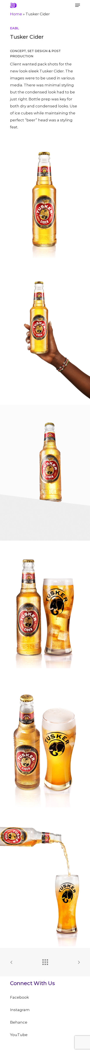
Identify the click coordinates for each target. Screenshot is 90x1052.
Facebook (19, 997)
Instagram (20, 1010)
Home (16, 14)
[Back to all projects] (45, 961)
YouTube (19, 1035)
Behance (18, 1022)
